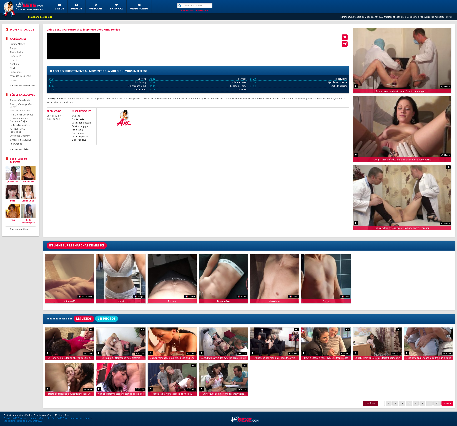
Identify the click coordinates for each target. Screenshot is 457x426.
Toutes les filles (19, 229)
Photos (76, 8)
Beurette (14, 60)
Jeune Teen (15, 55)
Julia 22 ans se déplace (39, 16)
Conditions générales (43, 415)
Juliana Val (12, 181)
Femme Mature (17, 44)
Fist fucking (97, 82)
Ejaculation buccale (298, 82)
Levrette (198, 78)
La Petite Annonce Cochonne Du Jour (19, 120)
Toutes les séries (20, 149)
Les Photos (106, 319)
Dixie (12, 200)
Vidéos (59, 8)
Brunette (76, 115)
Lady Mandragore (28, 221)
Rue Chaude (16, 143)
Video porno (139, 8)
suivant (447, 403)
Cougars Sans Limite (20, 100)
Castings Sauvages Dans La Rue (22, 105)
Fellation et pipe (198, 85)
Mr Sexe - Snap (62, 415)
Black (12, 68)
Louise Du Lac (28, 200)
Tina (12, 219)
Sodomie (198, 89)
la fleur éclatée (198, 82)
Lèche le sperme (298, 85)
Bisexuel (14, 80)
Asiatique (14, 63)
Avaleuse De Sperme (20, 75)
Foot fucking (298, 78)
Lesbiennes (15, 72)
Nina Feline (28, 181)
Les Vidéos (84, 319)
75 (437, 403)
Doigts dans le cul (97, 85)
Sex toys (97, 78)
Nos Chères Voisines (20, 110)
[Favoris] (345, 37)
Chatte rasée (78, 119)
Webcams (96, 8)
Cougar (13, 48)
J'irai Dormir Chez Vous (21, 114)
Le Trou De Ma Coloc (20, 125)
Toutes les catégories (22, 85)
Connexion (187, 10)
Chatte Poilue (16, 52)
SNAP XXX (116, 8)
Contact (7, 415)
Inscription (201, 10)
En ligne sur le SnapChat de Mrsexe (76, 245)
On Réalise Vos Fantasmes (17, 130)
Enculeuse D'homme (20, 135)
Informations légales (22, 415)
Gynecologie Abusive (20, 139)
